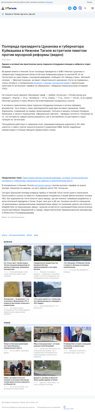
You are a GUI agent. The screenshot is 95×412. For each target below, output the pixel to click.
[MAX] (80, 8)
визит (36, 235)
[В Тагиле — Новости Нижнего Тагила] (32, 8)
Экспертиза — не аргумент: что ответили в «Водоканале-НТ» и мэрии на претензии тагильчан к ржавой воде (17, 302)
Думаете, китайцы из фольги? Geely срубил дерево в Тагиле (46, 379)
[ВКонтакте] (75, 8)
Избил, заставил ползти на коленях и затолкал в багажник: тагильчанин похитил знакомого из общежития (17, 381)
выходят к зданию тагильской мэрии (52, 83)
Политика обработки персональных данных (18, 407)
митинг (29, 235)
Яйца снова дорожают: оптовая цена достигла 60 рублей (47, 345)
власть (4, 235)
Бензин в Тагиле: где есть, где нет (20, 14)
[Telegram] (70, 8)
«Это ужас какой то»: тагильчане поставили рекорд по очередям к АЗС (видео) (47, 301)
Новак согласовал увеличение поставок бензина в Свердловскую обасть (16, 346)
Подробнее (49, 2)
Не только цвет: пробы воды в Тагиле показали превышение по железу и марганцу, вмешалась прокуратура (17, 266)
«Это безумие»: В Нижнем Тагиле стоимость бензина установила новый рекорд (77, 265)
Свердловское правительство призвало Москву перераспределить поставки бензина (46, 266)
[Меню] (92, 8)
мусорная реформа (17, 235)
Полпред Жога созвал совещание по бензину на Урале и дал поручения (77, 346)
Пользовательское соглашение (48, 407)
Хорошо (89, 2)
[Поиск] (85, 8)
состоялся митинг (43, 185)
